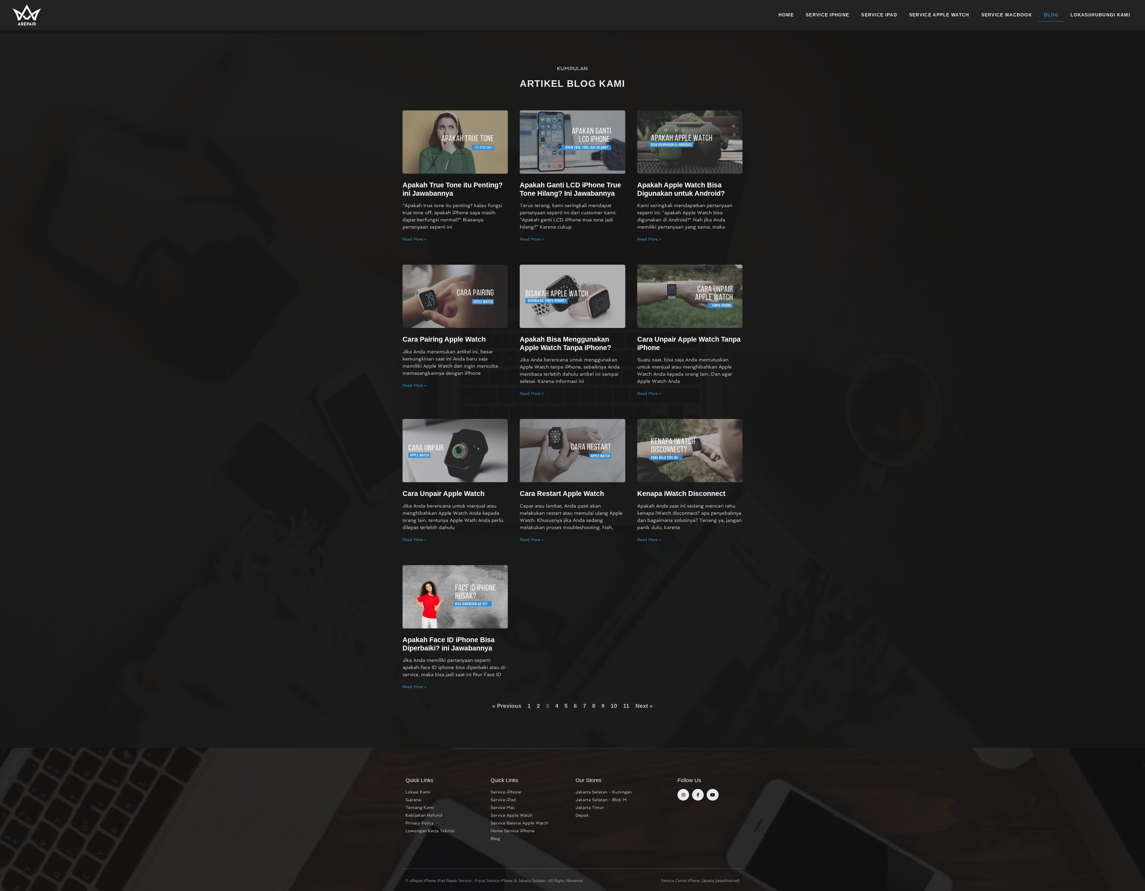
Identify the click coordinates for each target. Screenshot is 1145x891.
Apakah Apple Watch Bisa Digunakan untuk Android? (681, 189)
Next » (644, 706)
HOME (786, 14)
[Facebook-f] (698, 795)
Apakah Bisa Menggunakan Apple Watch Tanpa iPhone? (565, 343)
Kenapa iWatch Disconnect (681, 493)
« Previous (507, 706)
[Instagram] (683, 795)
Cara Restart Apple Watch (562, 493)
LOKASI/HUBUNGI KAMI (1100, 14)
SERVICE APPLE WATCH (939, 14)
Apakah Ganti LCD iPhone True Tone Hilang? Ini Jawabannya (570, 189)
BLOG (1051, 14)
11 (626, 706)
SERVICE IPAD (879, 14)
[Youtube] (712, 795)
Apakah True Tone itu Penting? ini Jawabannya (453, 189)
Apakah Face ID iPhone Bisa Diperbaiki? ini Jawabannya (449, 644)
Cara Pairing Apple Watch (444, 339)
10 (614, 706)
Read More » (415, 239)
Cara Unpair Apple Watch (444, 493)
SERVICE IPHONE (827, 14)
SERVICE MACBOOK (1006, 14)
